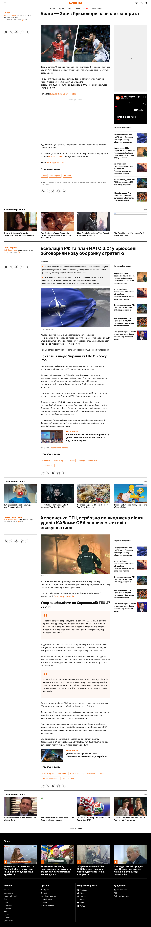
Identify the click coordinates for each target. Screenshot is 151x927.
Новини (52, 9)
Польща (81, 460)
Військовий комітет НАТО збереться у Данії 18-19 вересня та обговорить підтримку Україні (87, 437)
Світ (69, 9)
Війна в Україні (60, 460)
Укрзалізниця (94, 909)
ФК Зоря (67, 176)
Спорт (77, 9)
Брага (44, 176)
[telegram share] (16, 32)
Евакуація (62, 773)
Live (86, 9)
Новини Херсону (77, 773)
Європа (13, 247)
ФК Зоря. (61, 162)
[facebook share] (6, 32)
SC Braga (51, 162)
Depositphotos (49, 329)
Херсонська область (50, 778)
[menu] (5, 3)
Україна (62, 9)
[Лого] (75, 3)
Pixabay (47, 888)
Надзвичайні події (13, 517)
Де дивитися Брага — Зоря (63, 94)
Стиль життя (96, 9)
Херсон (102, 773)
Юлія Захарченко (10, 250)
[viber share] (22, 32)
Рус (141, 3)
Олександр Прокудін (64, 596)
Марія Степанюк (10, 15)
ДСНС (47, 575)
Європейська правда (59, 448)
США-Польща (48, 465)
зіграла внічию (55, 156)
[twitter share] (11, 32)
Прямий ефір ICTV (126, 117)
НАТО (72, 460)
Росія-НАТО (93, 460)
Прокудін (91, 773)
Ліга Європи (55, 176)
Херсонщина (68, 778)
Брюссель (46, 460)
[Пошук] (146, 3)
